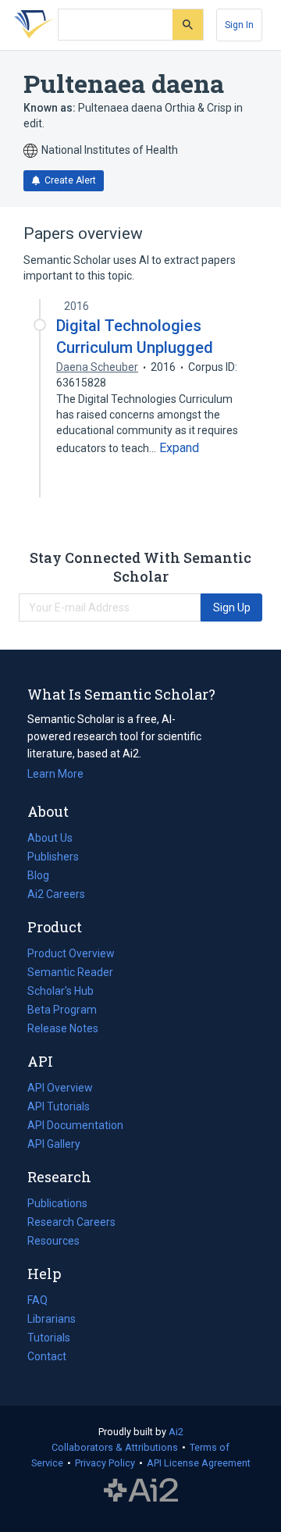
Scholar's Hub (60, 991)
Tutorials (48, 1337)
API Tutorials (58, 1106)
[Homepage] (30, 25)
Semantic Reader (70, 972)
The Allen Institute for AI (141, 1490)
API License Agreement (199, 1463)
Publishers (53, 856)
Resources (53, 1242)
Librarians (51, 1319)
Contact (46, 1356)
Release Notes (62, 1028)
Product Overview (71, 953)
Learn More (55, 774)
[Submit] (188, 24)
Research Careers (71, 1223)
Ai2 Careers (56, 895)
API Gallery (53, 1144)
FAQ (37, 1300)
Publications (57, 1205)
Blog (44, 877)
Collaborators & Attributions (115, 1447)
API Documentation (75, 1127)
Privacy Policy (105, 1463)
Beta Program (62, 1009)
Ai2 (176, 1432)
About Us (50, 838)
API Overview (60, 1087)
